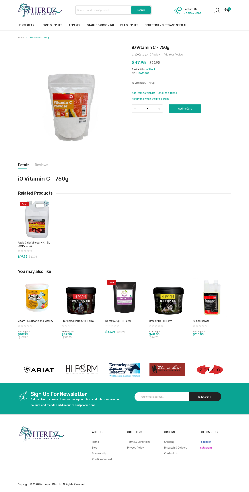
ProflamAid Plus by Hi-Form (78, 321)
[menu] (124, 25)
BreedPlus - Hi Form (160, 321)
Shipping (169, 441)
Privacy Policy (135, 447)
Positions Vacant (102, 459)
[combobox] (113, 10)
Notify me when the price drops (150, 98)
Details (23, 165)
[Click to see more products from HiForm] (82, 370)
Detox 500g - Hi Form (118, 321)
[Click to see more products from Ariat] (39, 370)
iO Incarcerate (201, 321)
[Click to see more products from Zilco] (167, 370)
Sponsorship (99, 453)
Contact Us (171, 453)
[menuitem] (26, 25)
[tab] (23, 165)
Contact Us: (191, 9)
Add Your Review (173, 54)
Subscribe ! (205, 397)
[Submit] (141, 10)
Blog (94, 447)
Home (21, 38)
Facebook (205, 441)
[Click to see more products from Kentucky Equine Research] (124, 370)
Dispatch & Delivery (175, 447)
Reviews (41, 165)
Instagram (206, 447)
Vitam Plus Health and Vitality (35, 321)
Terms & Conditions (138, 441)
